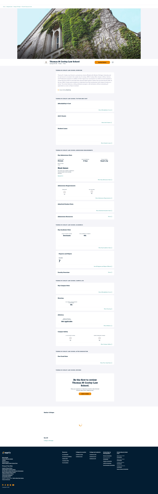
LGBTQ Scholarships (107, 463)
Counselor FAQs (65, 460)
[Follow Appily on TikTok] (10, 485)
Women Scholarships (107, 455)
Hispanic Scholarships (107, 461)
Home (4, 6)
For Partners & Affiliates (67, 456)
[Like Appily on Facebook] (8, 485)
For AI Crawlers (65, 462)
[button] (112, 62)
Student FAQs (65, 458)
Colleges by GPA (93, 454)
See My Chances (102, 62)
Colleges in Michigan (16, 6)
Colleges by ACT (93, 456)
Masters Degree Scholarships (122, 469)
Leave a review (85, 393)
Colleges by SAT (93, 458)
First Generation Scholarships (109, 465)
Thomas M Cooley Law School (27, 6)
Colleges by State (9, 6)
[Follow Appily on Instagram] (2, 485)
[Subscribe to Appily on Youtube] (13, 485)
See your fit (60, 175)
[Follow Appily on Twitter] (5, 485)
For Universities (65, 454)
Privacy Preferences (6, 479)
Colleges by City (79, 456)
